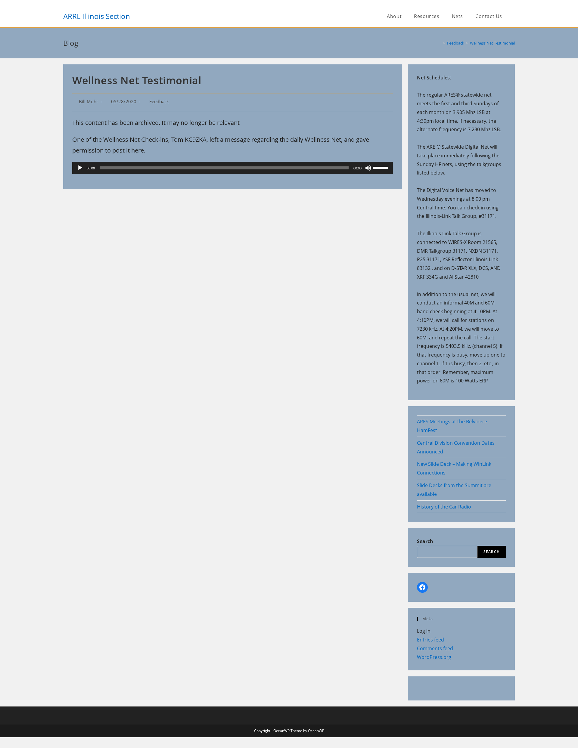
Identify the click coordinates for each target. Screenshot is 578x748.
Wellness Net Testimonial (492, 43)
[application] (232, 168)
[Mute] (368, 168)
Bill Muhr (88, 101)
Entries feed (430, 639)
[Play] (80, 168)
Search (425, 541)
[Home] (439, 43)
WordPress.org (434, 657)
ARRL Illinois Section (96, 16)
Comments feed (435, 648)
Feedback (159, 101)
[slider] (381, 167)
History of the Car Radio (444, 506)
